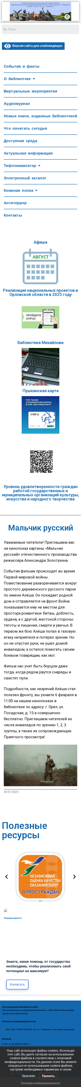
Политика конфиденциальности (40, 1082)
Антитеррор (15, 203)
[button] (6, 876)
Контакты (13, 215)
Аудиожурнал (17, 104)
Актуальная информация (28, 153)
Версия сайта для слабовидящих (36, 45)
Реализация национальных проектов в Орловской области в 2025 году (40, 292)
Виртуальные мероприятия (30, 91)
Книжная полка (18, 190)
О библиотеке (17, 79)
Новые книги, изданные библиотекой (40, 116)
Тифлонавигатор (20, 166)
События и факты (21, 66)
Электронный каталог (25, 178)
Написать (17, 984)
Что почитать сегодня (25, 128)
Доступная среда (20, 141)
